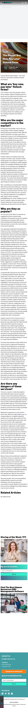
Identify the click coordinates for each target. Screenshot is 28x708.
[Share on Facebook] (2, 698)
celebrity (4, 264)
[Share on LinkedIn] (2, 703)
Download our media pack (14, 671)
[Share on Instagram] (2, 706)
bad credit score (19, 414)
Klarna (7, 132)
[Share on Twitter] (2, 700)
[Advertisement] (14, 23)
